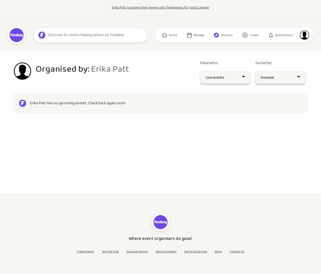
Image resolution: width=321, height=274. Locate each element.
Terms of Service (195, 251)
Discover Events (137, 251)
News (218, 251)
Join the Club (110, 251)
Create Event (85, 251)
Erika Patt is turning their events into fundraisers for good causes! (160, 7)
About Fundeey (166, 251)
